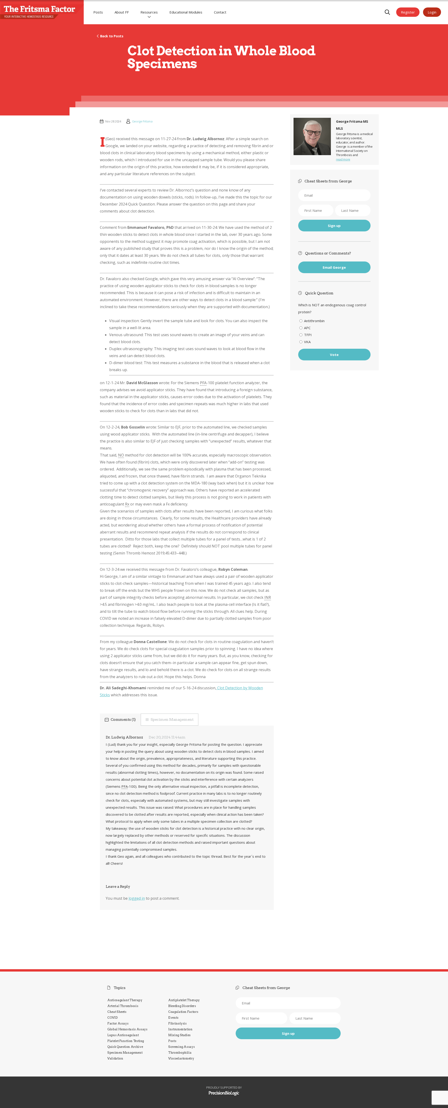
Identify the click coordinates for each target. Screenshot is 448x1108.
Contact (220, 12)
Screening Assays (181, 1047)
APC (307, 327)
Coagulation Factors (183, 1012)
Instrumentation (180, 1029)
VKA (307, 341)
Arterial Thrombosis (122, 1006)
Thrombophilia (179, 1052)
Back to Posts (111, 36)
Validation (115, 1058)
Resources (149, 12)
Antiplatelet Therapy (184, 1000)
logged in (137, 898)
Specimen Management (172, 719)
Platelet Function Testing (125, 1041)
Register (408, 12)
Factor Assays (117, 1023)
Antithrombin (314, 320)
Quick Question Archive (125, 1047)
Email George (334, 267)
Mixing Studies (179, 1035)
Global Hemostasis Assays (127, 1029)
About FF (122, 12)
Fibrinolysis (177, 1023)
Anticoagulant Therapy (124, 1000)
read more (343, 159)
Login (432, 12)
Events (173, 1017)
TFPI (308, 334)
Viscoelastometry (181, 1058)
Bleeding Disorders (182, 1006)
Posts (98, 12)
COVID (112, 1017)
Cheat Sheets (116, 1012)
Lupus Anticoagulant (123, 1035)
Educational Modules (185, 12)
